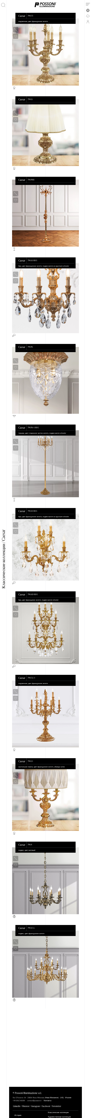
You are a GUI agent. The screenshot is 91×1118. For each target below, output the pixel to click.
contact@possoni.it (34, 1101)
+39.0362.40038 (19, 1101)
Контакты (47, 1101)
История (17, 1115)
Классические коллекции (58, 1112)
